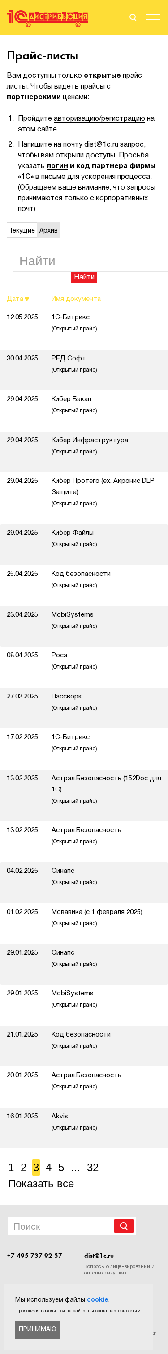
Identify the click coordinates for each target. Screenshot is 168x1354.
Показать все (41, 1183)
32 (93, 1167)
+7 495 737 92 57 (34, 1256)
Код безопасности (81, 579)
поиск (132, 17)
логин (57, 166)
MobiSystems (74, 620)
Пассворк (74, 702)
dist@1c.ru (101, 145)
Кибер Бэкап (74, 404)
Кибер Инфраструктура (90, 445)
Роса (74, 660)
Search (124, 1226)
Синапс (74, 876)
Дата (15, 299)
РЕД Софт (74, 363)
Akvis (74, 1121)
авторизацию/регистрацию (99, 119)
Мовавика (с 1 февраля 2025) (97, 917)
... (75, 1167)
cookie (97, 1300)
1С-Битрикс (74, 322)
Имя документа (76, 299)
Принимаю (37, 1330)
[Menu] (153, 18)
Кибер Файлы (74, 538)
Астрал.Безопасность (86, 835)
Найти (84, 278)
